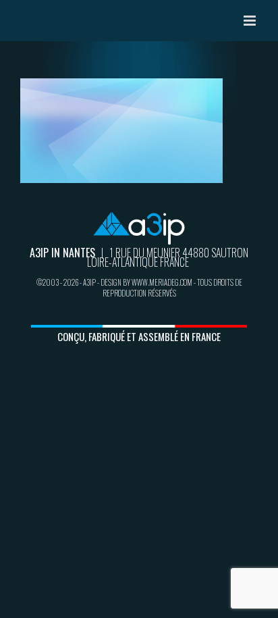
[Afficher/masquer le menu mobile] (251, 21)
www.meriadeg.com (162, 282)
